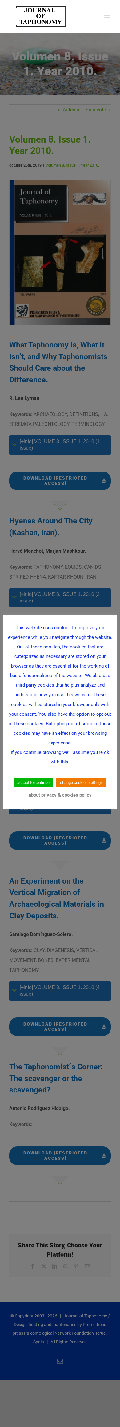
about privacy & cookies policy (60, 795)
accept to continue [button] (33, 782)
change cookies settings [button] (81, 782)
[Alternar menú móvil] (107, 17)
